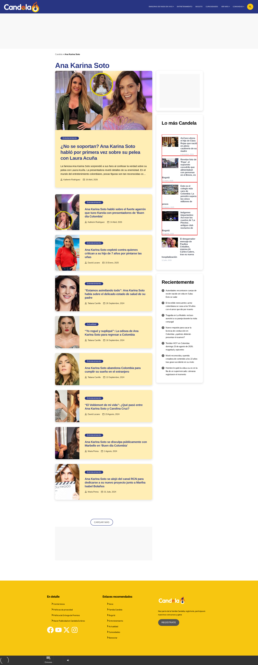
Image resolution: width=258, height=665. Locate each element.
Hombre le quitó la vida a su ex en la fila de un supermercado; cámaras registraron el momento (181, 371)
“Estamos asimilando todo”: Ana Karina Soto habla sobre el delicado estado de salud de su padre (115, 294)
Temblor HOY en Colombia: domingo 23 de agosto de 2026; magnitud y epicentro (179, 346)
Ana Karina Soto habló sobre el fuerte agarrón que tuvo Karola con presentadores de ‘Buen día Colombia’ (115, 212)
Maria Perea (93, 451)
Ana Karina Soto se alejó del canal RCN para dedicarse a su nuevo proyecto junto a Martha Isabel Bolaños (115, 482)
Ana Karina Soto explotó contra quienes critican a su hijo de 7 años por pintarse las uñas (113, 253)
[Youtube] (58, 630)
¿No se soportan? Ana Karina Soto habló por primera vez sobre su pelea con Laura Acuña (100, 152)
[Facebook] (50, 630)
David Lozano (94, 263)
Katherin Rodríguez (71, 180)
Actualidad (91, 324)
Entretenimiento (70, 138)
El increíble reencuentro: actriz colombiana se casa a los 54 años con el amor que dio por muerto (181, 306)
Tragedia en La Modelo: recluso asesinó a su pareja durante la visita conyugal (181, 318)
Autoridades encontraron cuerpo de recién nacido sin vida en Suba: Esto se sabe (181, 293)
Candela (58, 54)
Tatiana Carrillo (94, 303)
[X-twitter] (66, 630)
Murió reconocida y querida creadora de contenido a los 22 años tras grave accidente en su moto (181, 358)
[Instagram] (74, 630)
